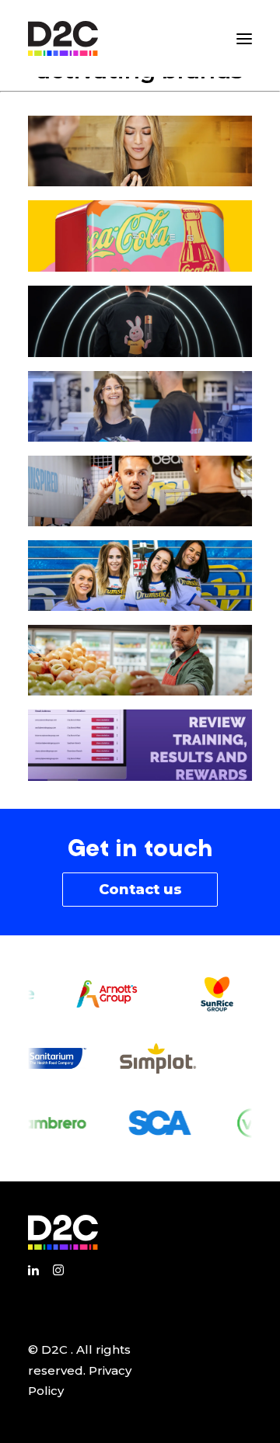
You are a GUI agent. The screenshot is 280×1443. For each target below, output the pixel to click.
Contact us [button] (140, 889)
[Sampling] (140, 151)
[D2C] (63, 38)
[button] (244, 38)
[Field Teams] (140, 406)
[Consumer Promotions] (140, 236)
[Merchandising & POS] (140, 660)
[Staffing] (140, 575)
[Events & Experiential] (140, 321)
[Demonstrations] (140, 491)
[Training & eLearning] (140, 745)
